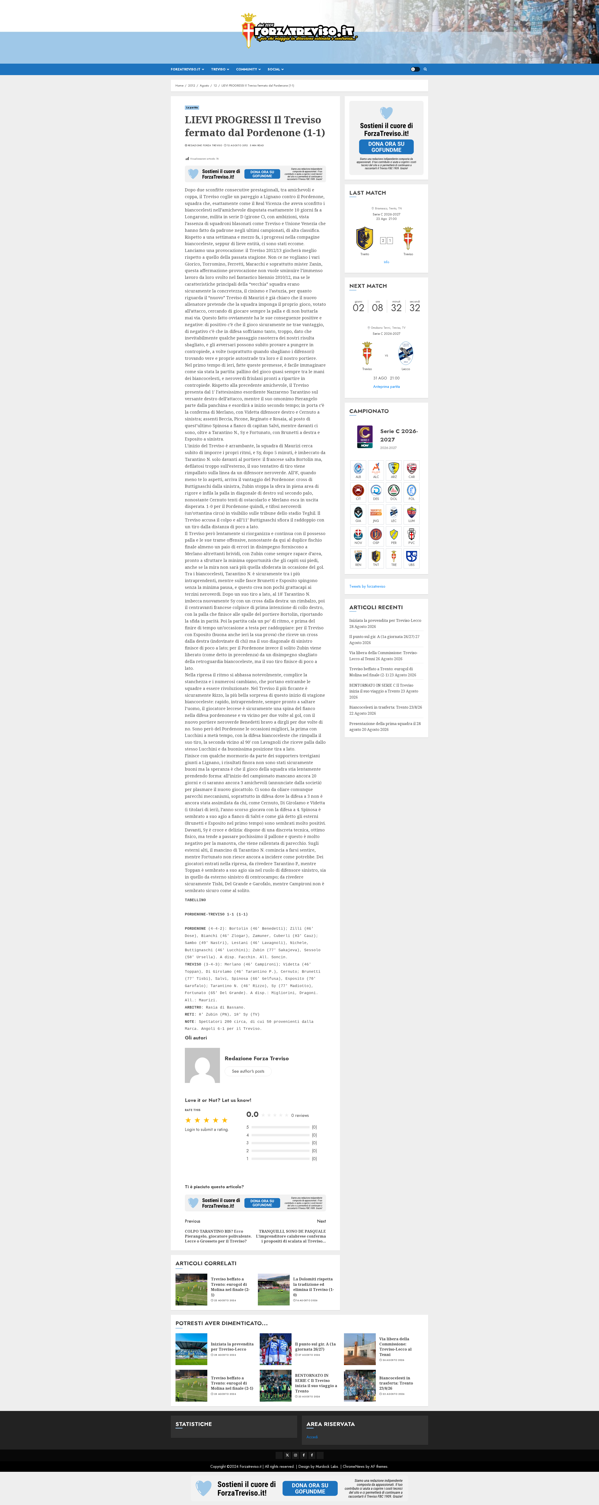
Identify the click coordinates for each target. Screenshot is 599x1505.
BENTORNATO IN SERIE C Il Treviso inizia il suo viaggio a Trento (316, 1383)
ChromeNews (354, 1466)
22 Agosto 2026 (394, 1394)
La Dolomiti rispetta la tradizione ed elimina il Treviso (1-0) (313, 1286)
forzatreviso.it (186, 69)
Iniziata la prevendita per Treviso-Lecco (385, 620)
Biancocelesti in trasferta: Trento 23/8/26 (385, 707)
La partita (192, 107)
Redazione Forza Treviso (205, 145)
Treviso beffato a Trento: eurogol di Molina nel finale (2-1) (230, 1286)
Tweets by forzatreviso (367, 586)
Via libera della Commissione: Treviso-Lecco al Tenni (395, 1346)
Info (386, 262)
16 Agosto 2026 (306, 1300)
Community (246, 69)
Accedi (312, 1437)
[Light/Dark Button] (415, 69)
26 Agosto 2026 (393, 1360)
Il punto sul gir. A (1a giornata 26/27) (381, 636)
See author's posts (248, 1071)
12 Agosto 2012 (237, 145)
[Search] (425, 69)
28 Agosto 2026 (225, 1355)
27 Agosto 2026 (309, 1355)
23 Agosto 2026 (225, 1300)
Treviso (218, 69)
